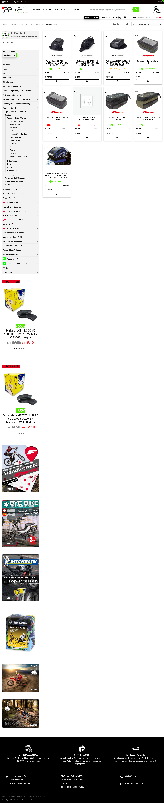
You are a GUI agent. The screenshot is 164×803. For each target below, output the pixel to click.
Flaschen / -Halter (16, 121)
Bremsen (6, 65)
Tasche (12, 150)
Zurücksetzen (9, 55)
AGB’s (26, 796)
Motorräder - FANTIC (15, 228)
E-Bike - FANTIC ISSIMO (16, 211)
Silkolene (76, 10)
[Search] (136, 9)
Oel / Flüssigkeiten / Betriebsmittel (17, 91)
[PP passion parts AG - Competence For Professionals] (15, 9)
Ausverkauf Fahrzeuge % (17, 264)
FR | (157, 17)
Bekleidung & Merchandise (13, 194)
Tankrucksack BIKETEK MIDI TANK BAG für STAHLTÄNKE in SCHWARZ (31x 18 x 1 (56, 63)
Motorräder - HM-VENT (12, 246)
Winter (6, 268)
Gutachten (7, 272)
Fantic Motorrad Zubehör (13, 233)
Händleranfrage (8, 796)
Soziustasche (15, 140)
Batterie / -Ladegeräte (12, 86)
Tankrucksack (15, 147)
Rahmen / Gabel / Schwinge (15, 178)
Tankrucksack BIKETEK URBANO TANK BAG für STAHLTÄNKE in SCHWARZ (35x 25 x (118, 63)
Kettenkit (7, 78)
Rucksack (13, 128)
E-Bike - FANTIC (13, 202)
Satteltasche (14, 131)
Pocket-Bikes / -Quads (12, 250)
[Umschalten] (37, 65)
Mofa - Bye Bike (9, 224)
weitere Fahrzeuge (10, 254)
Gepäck (20, 24)
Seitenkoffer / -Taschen (18, 134)
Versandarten (35, 796)
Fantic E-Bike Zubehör (12, 207)
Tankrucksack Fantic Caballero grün (148, 62)
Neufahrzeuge (39, 10)
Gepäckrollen (15, 124)
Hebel (5, 69)
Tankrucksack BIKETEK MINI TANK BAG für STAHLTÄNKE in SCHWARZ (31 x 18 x (87, 63)
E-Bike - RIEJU (12, 215)
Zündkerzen (8, 82)
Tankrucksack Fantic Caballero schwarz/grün (148, 118)
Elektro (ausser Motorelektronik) (16, 104)
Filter (5, 73)
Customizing (61, 10)
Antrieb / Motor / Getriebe (13, 95)
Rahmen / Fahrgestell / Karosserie (16, 99)
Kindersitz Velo (13, 170)
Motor (7, 184)
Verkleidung (9, 175)
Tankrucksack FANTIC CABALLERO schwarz (87, 118)
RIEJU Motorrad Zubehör (13, 241)
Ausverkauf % (12, 259)
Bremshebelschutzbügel (14, 181)
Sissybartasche (15, 137)
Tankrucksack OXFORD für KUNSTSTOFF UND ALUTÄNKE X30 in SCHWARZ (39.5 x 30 (56, 176)
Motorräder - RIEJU (15, 237)
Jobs (44, 796)
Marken (19, 796)
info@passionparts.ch (134, 783)
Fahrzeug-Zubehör (9, 24)
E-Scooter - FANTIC (15, 220)
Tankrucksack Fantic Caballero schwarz (57, 118)
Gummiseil (11, 167)
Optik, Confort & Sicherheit (15, 112)
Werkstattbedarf (10, 189)
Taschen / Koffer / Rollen (34, 24)
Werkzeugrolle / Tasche (19, 156)
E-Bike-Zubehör (9, 198)
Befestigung (12, 161)
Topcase (13, 153)
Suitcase (13, 144)
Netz (9, 164)
